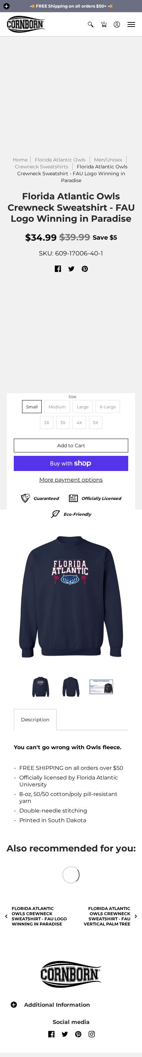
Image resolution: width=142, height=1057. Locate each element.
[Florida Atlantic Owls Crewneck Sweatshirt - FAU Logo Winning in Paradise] (71, 596)
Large (83, 406)
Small (32, 406)
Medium (57, 406)
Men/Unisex (108, 160)
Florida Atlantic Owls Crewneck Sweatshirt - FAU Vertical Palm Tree (107, 916)
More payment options (71, 480)
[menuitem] (90, 24)
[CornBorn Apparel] (26, 24)
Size (73, 396)
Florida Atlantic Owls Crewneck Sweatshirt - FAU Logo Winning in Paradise (39, 916)
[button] (6, 6)
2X (46, 422)
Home (20, 160)
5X (95, 422)
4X (79, 422)
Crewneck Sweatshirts (41, 167)
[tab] (35, 719)
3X (62, 422)
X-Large (108, 406)
